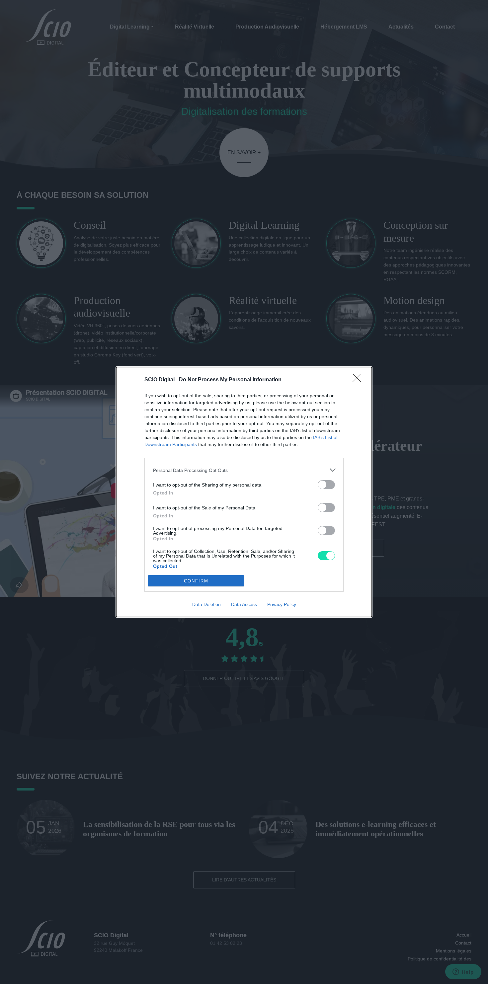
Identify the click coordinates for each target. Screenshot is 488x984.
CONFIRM (196, 580)
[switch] (326, 484)
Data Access (244, 604)
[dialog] (244, 492)
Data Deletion (206, 604)
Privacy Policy (281, 604)
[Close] (359, 380)
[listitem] (244, 470)
